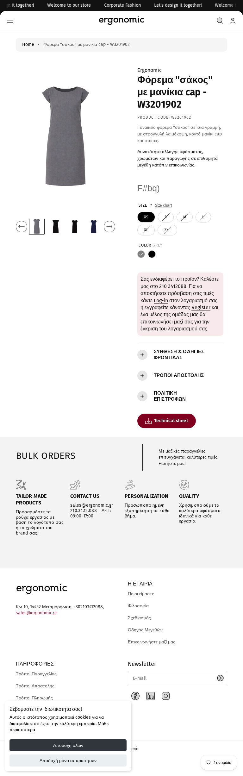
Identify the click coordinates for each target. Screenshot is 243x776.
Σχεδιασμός (139, 618)
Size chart (163, 205)
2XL (168, 231)
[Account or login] (233, 21)
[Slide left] (21, 226)
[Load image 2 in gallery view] (56, 226)
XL (147, 231)
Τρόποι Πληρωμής (34, 698)
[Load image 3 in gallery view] (75, 226)
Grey (141, 254)
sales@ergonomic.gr (36, 613)
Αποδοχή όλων (68, 745)
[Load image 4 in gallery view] (94, 226)
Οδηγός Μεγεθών (145, 630)
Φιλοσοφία (138, 606)
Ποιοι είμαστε (141, 594)
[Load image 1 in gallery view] (37, 227)
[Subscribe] (220, 678)
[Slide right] (109, 226)
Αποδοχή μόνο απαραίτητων (68, 760)
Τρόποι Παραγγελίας (36, 674)
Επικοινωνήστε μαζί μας (151, 642)
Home (28, 44)
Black (152, 254)
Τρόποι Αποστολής (35, 686)
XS (146, 217)
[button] (10, 21)
